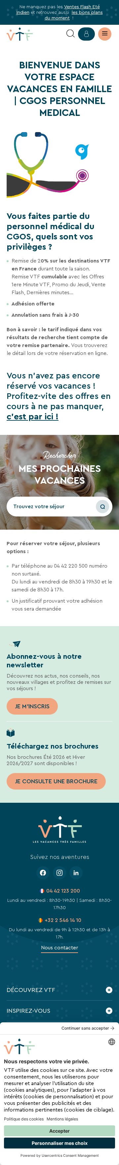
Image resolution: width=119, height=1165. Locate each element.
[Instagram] (59, 872)
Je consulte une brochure (56, 781)
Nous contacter (59, 947)
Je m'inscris (32, 706)
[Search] (70, 34)
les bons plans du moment (74, 15)
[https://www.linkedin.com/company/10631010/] (76, 872)
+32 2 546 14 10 (63, 920)
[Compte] (86, 34)
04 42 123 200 (63, 891)
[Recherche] (102, 506)
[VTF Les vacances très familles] (33, 34)
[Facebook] (43, 872)
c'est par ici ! (33, 416)
